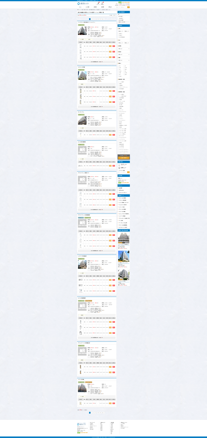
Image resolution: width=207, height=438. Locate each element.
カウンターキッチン (122, 111)
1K (125, 65)
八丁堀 (112, 425)
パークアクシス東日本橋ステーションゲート (86, 22)
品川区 (101, 429)
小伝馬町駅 (99, 35)
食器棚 (120, 99)
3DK (120, 72)
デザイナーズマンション (123, 87)
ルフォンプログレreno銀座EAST (123, 244)
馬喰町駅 (96, 34)
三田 (111, 432)
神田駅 (95, 312)
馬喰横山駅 (96, 32)
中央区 (101, 424)
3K (125, 71)
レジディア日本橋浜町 (82, 256)
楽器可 (120, 83)
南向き (120, 123)
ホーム (80, 7)
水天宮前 (112, 423)
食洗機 (120, 115)
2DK (125, 69)
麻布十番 (112, 429)
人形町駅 (98, 79)
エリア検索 (87, 7)
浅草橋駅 (96, 125)
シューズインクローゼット (123, 151)
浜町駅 (96, 266)
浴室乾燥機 (121, 106)
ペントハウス (121, 147)
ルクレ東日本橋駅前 (82, 141)
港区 (101, 423)
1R (119, 65)
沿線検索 (95, 7)
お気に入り (98, 3)
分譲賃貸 (120, 85)
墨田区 (101, 428)
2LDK (120, 71)
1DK (120, 67)
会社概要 (102, 7)
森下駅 (96, 181)
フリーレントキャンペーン (123, 152)
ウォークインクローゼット (123, 149)
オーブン (120, 116)
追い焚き (120, 104)
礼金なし (120, 35)
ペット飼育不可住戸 (122, 96)
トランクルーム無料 (122, 128)
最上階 (120, 121)
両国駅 (97, 183)
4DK (126, 74)
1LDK (126, 67)
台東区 (101, 425)
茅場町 (112, 431)
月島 (111, 433)
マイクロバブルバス (122, 137)
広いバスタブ (121, 135)
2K (119, 69)
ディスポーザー (122, 113)
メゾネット (121, 118)
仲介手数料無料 (122, 37)
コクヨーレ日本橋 (81, 67)
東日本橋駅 (96, 33)
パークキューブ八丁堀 (121, 281)
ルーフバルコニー (122, 120)
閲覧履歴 (102, 3)
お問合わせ (110, 7)
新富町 (112, 430)
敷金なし (120, 33)
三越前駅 (98, 36)
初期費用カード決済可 (123, 125)
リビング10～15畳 (122, 130)
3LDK (126, 72)
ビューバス (121, 109)
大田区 (101, 430)
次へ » (103, 19)
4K (119, 74)
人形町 (112, 424)
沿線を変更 (121, 18)
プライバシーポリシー (93, 425)
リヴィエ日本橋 (81, 379)
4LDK (120, 76)
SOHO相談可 (121, 88)
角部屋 (120, 127)
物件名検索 (91, 429)
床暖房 (120, 108)
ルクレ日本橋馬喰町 (82, 298)
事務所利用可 (121, 144)
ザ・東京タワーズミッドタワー (123, 262)
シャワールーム (122, 139)
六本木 (112, 428)
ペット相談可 (121, 81)
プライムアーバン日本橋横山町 (84, 342)
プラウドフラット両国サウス (83, 172)
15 (100, 19)
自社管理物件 (121, 97)
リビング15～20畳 (122, 132)
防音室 (120, 142)
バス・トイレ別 (122, 101)
